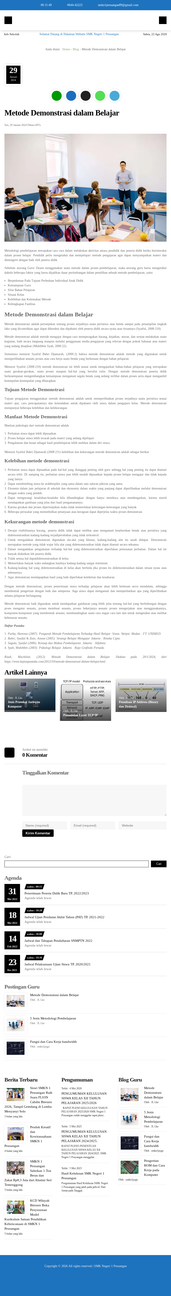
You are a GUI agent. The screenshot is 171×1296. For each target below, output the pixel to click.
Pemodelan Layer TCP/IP (80, 715)
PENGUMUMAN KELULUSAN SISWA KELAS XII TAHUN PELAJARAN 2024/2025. (84, 1136)
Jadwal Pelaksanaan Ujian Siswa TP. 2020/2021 (57, 964)
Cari (7, 857)
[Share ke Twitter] (86, 102)
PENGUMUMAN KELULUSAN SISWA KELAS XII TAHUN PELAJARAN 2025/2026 (84, 1098)
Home (66, 49)
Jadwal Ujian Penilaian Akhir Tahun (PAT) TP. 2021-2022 (64, 917)
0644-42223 (74, 5)
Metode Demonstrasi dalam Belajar (54, 995)
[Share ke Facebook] (71, 102)
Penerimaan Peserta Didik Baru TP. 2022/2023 (56, 893)
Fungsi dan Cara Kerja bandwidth (53, 1041)
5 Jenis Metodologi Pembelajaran (53, 1018)
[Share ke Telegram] (114, 102)
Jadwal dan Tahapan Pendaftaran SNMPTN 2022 (58, 940)
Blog (76, 49)
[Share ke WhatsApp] (100, 102)
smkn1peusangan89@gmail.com (118, 5)
